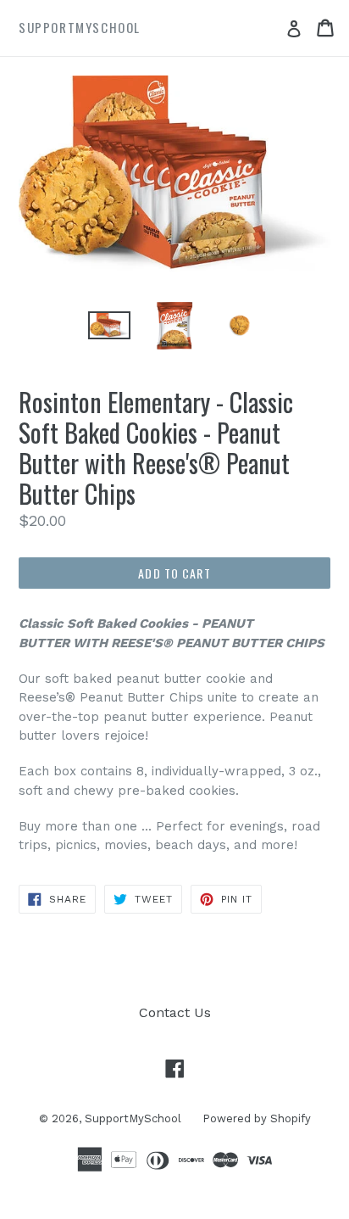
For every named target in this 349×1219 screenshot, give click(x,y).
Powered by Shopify (256, 1118)
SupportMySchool (133, 1118)
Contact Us (175, 1012)
